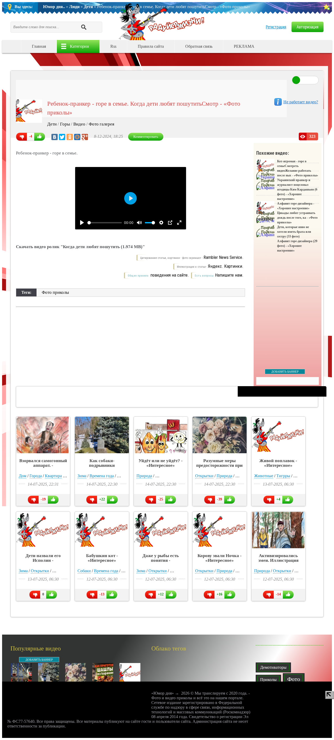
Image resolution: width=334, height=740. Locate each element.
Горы (65, 124)
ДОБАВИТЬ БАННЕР (285, 371)
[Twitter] (62, 137)
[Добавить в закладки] (326, 7)
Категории (79, 46)
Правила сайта (151, 46)
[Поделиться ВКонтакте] (272, 46)
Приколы (268, 679)
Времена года (102, 476)
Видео (79, 124)
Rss (113, 46)
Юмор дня (162, 21)
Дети (88, 6)
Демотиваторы (273, 667)
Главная (39, 46)
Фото (293, 679)
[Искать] (83, 27)
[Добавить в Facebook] (293, 46)
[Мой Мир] (77, 137)
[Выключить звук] (139, 222)
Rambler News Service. (223, 257)
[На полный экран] (179, 222)
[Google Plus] (85, 137)
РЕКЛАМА (244, 46)
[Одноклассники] (70, 137)
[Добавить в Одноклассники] (282, 46)
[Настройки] (161, 222)
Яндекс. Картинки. (225, 266)
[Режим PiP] (170, 222)
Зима (81, 476)
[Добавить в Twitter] (304, 46)
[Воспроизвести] (82, 222)
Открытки (204, 476)
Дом (22, 476)
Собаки (84, 571)
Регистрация (276, 27)
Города (35, 476)
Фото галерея (101, 124)
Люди (74, 6)
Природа (144, 476)
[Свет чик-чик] (305, 80)
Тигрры (283, 476)
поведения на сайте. (169, 275)
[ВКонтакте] (54, 137)
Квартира (53, 476)
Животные (263, 476)
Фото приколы (55, 292)
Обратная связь (198, 46)
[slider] (104, 222)
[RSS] (314, 46)
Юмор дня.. (54, 6)
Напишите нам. (229, 275)
